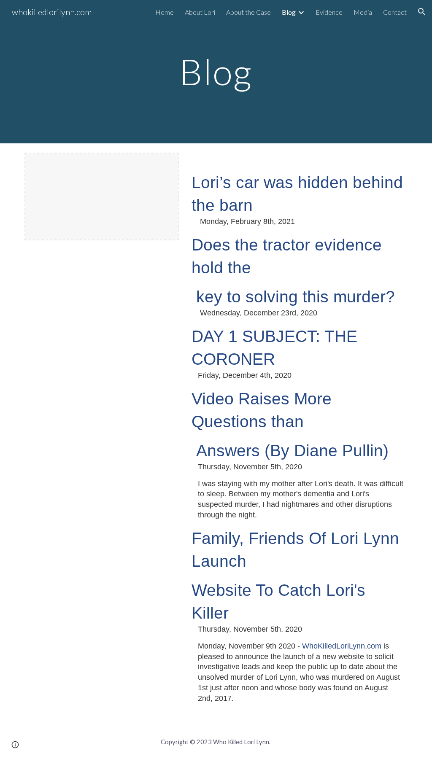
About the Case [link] (248, 12)
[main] (215, 71)
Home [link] (164, 12)
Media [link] (363, 12)
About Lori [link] (200, 12)
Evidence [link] (329, 12)
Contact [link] (395, 12)
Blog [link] (289, 12)
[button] (422, 12)
